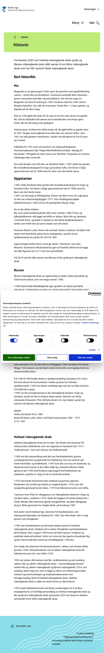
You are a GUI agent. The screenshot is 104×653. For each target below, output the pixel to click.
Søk (92, 23)
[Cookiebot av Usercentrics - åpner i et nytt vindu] (90, 294)
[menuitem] (78, 22)
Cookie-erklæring (85, 633)
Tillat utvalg (52, 357)
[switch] (39, 340)
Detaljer (92, 350)
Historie (24, 37)
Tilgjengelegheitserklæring (77, 637)
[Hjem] (14, 37)
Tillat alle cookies (85, 357)
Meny (76, 23)
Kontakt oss (23, 626)
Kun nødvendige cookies (19, 357)
